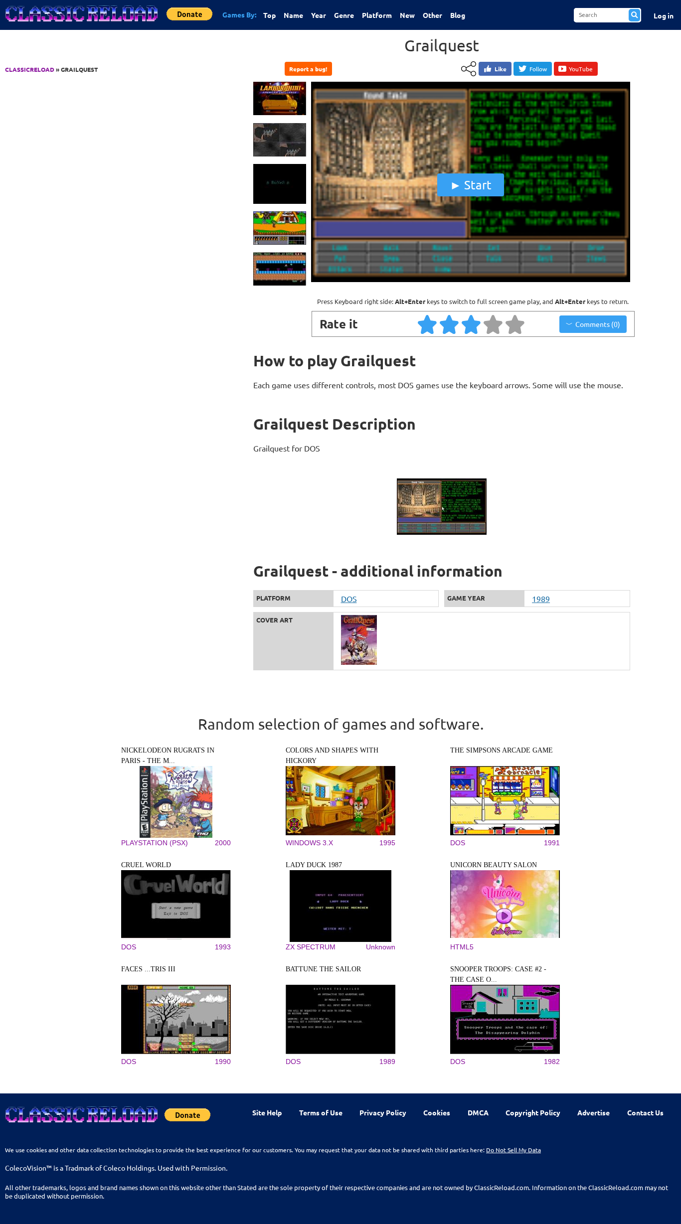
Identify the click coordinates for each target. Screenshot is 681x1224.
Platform (377, 14)
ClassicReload (29, 69)
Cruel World (146, 865)
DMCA (478, 1112)
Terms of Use (320, 1112)
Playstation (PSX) (154, 843)
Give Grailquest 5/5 (515, 324)
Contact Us (645, 1112)
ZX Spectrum (311, 947)
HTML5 (462, 947)
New (407, 14)
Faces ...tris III (148, 969)
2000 (223, 843)
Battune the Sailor (323, 969)
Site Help (267, 1112)
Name (293, 14)
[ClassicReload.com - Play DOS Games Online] (81, 23)
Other (432, 14)
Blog (457, 14)
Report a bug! (308, 69)
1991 (552, 843)
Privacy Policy (382, 1112)
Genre (344, 14)
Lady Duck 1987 (314, 865)
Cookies (436, 1112)
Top (269, 14)
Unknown (380, 947)
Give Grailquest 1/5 (427, 324)
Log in (664, 15)
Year (318, 14)
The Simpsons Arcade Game (501, 750)
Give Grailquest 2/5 (449, 324)
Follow (538, 69)
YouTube (581, 69)
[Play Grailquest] (470, 280)
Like (501, 69)
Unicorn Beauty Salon (493, 865)
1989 (541, 599)
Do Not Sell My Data (513, 1150)
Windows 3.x (309, 843)
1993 (223, 947)
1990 (223, 1062)
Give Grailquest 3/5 (471, 324)
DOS (349, 599)
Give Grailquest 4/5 (493, 324)
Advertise (593, 1112)
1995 (387, 843)
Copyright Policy (533, 1112)
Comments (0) (597, 323)
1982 (552, 1062)
